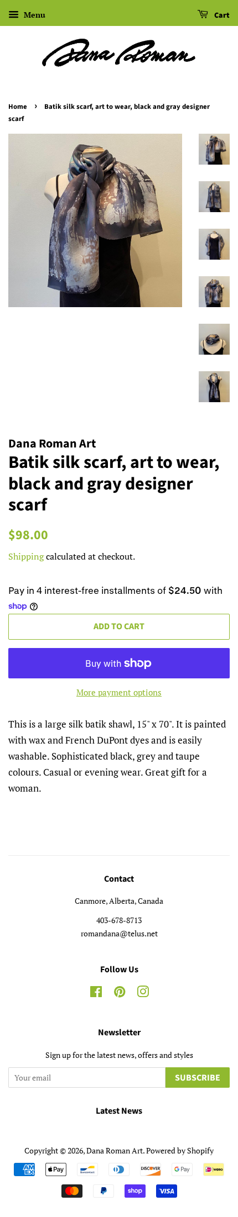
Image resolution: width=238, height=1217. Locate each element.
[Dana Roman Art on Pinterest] (119, 993)
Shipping (26, 556)
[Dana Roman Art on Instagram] (143, 993)
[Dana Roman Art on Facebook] (96, 993)
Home (17, 107)
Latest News (119, 1111)
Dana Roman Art (114, 1150)
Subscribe (197, 1078)
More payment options (119, 692)
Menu (33, 14)
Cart (221, 15)
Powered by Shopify (180, 1150)
